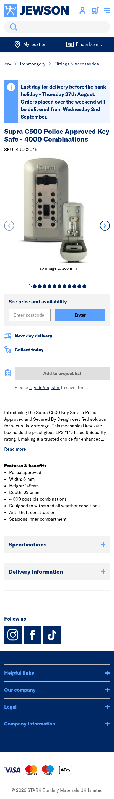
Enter (80, 315)
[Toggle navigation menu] (107, 10)
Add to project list (62, 373)
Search (12, 27)
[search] (57, 27)
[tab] (30, 286)
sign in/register (44, 387)
